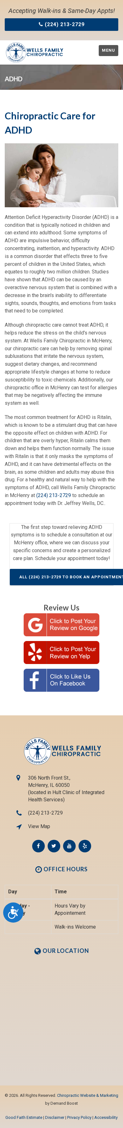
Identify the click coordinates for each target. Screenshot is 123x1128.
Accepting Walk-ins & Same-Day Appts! (62, 10)
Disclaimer (54, 1117)
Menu (108, 50)
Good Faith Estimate (23, 1117)
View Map (39, 826)
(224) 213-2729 (53, 495)
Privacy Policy (79, 1117)
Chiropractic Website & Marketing (87, 1095)
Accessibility (106, 1117)
